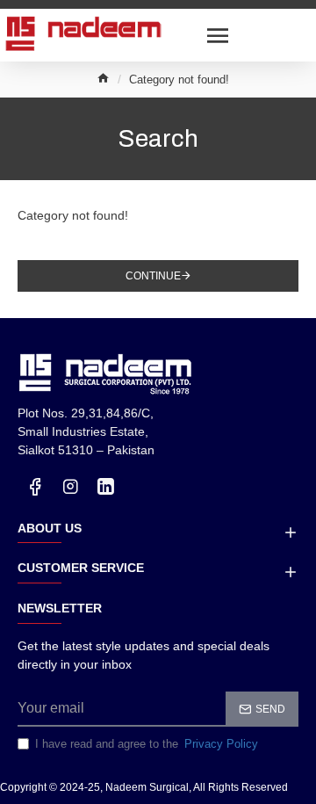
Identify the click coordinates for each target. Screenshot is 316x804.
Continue (153, 276)
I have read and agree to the (146, 743)
